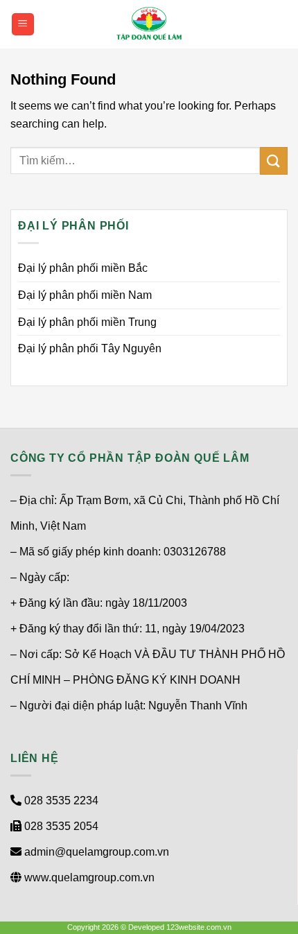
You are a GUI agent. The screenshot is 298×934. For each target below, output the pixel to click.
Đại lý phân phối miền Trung (87, 322)
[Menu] (23, 24)
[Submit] (274, 160)
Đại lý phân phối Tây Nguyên (89, 348)
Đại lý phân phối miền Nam (85, 295)
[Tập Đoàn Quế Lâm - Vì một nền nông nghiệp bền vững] (149, 24)
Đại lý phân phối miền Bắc (83, 268)
